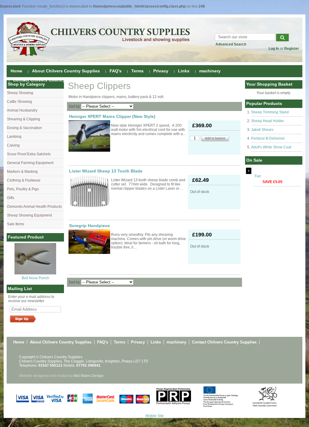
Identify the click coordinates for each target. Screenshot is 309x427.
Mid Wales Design (89, 376)
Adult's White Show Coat (271, 147)
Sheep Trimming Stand (270, 112)
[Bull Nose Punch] (35, 273)
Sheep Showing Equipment (29, 215)
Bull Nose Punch (35, 278)
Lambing (14, 136)
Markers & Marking (22, 171)
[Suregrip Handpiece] (89, 241)
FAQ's (116, 70)
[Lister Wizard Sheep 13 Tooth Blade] (89, 191)
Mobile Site (154, 416)
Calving (13, 145)
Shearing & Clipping (23, 119)
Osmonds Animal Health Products (34, 206)
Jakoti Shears (262, 130)
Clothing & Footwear (23, 180)
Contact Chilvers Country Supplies (48, 79)
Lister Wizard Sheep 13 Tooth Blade (105, 171)
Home (16, 70)
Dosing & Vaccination (24, 128)
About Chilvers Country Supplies (66, 70)
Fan (258, 176)
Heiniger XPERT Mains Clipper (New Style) (112, 116)
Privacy (160, 70)
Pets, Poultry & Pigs (23, 189)
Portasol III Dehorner (268, 138)
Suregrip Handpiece (89, 225)
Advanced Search (230, 44)
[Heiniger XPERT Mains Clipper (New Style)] (89, 136)
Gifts (10, 198)
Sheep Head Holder (267, 121)
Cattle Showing (19, 102)
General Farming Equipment (30, 163)
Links (184, 70)
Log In (274, 48)
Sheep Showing (20, 93)
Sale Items (15, 224)
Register (291, 48)
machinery (210, 70)
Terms (137, 70)
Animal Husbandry (22, 110)
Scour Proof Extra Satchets (29, 154)
